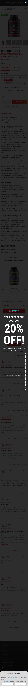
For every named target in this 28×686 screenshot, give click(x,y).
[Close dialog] (26, 2)
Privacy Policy (14, 677)
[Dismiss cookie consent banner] (25, 673)
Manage (7, 684)
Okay (20, 684)
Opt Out (7, 681)
